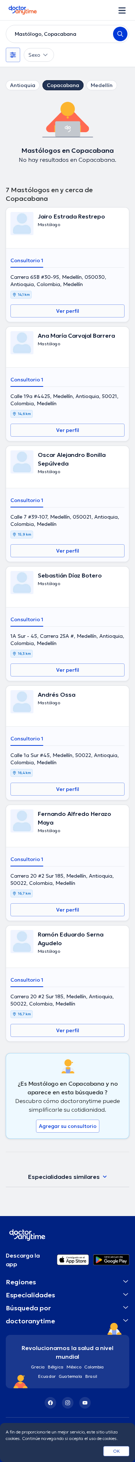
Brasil (91, 1376)
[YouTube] (85, 1403)
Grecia (38, 1367)
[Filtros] (13, 55)
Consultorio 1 (26, 260)
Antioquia (22, 85)
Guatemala (70, 1376)
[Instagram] (67, 1403)
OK (116, 1451)
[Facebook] (50, 1403)
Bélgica (56, 1367)
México (74, 1367)
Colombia (94, 1367)
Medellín (102, 85)
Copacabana (63, 85)
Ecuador (47, 1376)
